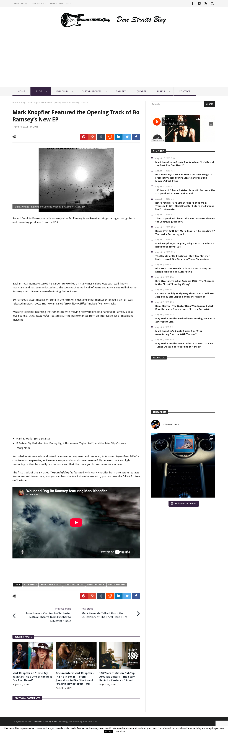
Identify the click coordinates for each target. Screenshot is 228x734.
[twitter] (127, 137)
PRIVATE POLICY (22, 3)
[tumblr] (101, 137)
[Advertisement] (114, 60)
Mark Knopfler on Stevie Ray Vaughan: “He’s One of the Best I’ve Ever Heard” (32, 677)
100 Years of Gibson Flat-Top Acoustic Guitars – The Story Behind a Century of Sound (117, 677)
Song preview (96, 585)
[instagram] (199, 3)
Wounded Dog (117, 585)
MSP (94, 721)
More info (121, 731)
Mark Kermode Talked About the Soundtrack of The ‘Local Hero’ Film (104, 613)
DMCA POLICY (39, 3)
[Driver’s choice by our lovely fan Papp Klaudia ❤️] (183, 465)
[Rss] (205, 3)
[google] (92, 137)
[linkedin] (119, 137)
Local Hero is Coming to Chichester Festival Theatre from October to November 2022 (48, 615)
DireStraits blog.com (45, 721)
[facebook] (136, 137)
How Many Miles (50, 585)
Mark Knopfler (74, 585)
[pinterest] (84, 137)
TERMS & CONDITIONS (59, 3)
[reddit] (110, 137)
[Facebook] (192, 3)
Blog (23, 102)
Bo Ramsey (30, 585)
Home (15, 102)
